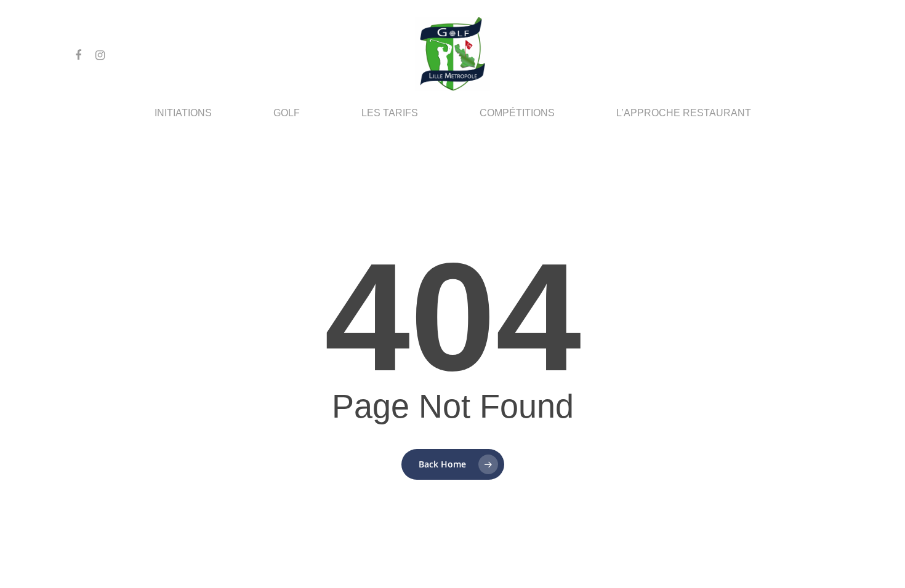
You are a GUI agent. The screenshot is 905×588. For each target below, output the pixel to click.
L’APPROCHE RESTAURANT (683, 113)
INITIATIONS (183, 113)
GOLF (286, 113)
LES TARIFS (389, 113)
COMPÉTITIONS (517, 113)
